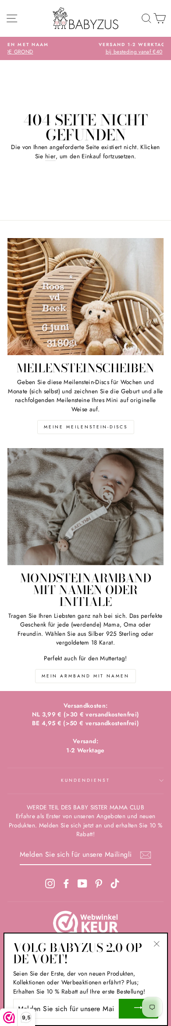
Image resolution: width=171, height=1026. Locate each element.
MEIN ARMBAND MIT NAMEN (85, 676)
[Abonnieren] (145, 855)
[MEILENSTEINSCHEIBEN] (85, 296)
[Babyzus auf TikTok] (115, 883)
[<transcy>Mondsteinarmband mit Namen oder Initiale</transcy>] (85, 506)
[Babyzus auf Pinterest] (98, 883)
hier (50, 156)
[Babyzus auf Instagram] (50, 883)
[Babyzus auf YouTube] (82, 883)
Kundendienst (85, 780)
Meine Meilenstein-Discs (86, 427)
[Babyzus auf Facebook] (66, 883)
